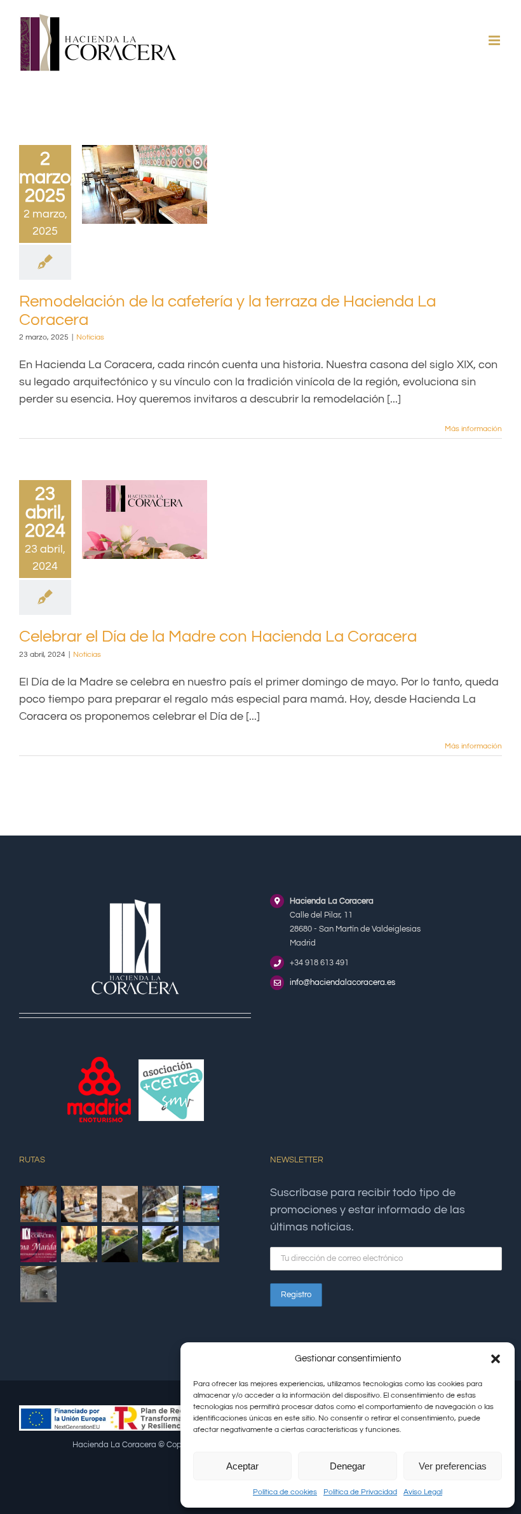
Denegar (347, 1466)
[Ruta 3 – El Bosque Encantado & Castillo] (38, 1284)
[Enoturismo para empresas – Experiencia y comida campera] (38, 1204)
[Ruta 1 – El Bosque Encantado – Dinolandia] (160, 1244)
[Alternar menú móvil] (495, 40)
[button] (495, 1358)
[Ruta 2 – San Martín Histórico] (201, 1244)
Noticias (90, 337)
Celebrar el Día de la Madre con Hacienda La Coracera (218, 636)
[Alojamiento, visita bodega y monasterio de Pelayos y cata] (160, 1204)
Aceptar (242, 1466)
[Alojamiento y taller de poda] (79, 1244)
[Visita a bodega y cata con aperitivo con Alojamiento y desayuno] (79, 1204)
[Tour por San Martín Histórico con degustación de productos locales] (119, 1204)
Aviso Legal (422, 1492)
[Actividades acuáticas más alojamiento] (201, 1204)
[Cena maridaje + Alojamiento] (38, 1244)
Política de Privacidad (360, 1492)
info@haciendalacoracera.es (342, 982)
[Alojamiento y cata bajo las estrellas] (119, 1244)
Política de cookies (285, 1492)
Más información (473, 429)
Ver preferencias (453, 1466)
